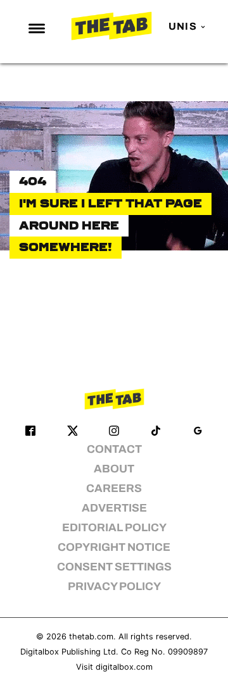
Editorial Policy (114, 528)
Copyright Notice (114, 547)
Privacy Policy (114, 587)
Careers (114, 489)
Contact (114, 449)
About (114, 469)
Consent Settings (114, 567)
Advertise (114, 508)
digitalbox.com (124, 667)
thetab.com (91, 636)
